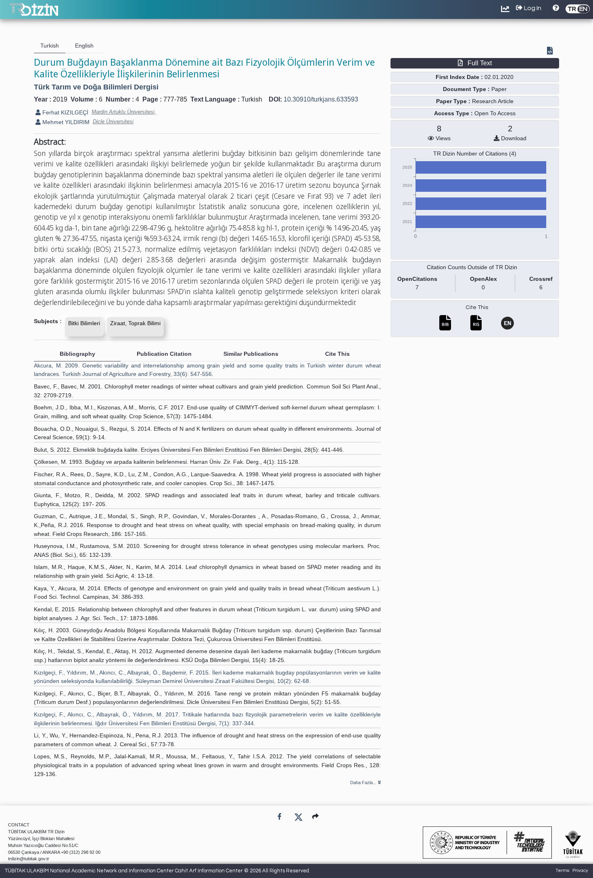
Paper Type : (453, 101)
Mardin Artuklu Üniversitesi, (124, 112)
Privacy (580, 870)
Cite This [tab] (337, 354)
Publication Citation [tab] (164, 354)
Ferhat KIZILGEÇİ (64, 112)
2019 (60, 99)
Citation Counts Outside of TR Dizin (472, 267)
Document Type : (466, 89)
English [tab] (84, 45)
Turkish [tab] (49, 45)
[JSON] (551, 51)
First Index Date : (459, 77)
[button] (315, 816)
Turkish (251, 99)
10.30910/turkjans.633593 (321, 99)
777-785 (175, 99)
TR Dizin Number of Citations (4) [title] (474, 153)
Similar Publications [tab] (250, 354)
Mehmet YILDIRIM (65, 122)
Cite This (477, 307)
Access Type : (453, 113)
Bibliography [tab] (77, 354)
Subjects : (48, 321)
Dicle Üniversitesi (113, 121)
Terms (562, 870)
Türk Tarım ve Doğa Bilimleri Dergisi (96, 87)
